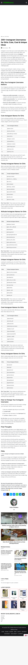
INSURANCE (24, 631)
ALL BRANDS (20, 633)
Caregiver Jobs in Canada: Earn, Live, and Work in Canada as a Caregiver (7, 552)
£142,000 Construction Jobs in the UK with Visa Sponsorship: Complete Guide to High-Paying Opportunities (6, 566)
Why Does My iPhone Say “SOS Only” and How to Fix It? (20, 572)
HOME (2, 631)
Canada (2, 617)
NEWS (15, 631)
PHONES (7, 631)
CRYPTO (19, 631)
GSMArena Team (14, 629)
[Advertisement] (14, 21)
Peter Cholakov (5, 47)
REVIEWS (7, 36)
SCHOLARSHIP (14, 633)
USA (2, 619)
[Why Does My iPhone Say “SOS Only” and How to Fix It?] (21, 566)
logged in (8, 582)
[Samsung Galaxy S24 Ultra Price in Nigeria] (21, 553)
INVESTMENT (7, 633)
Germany (3, 615)
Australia (2, 618)
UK (1, 621)
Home (3, 36)
